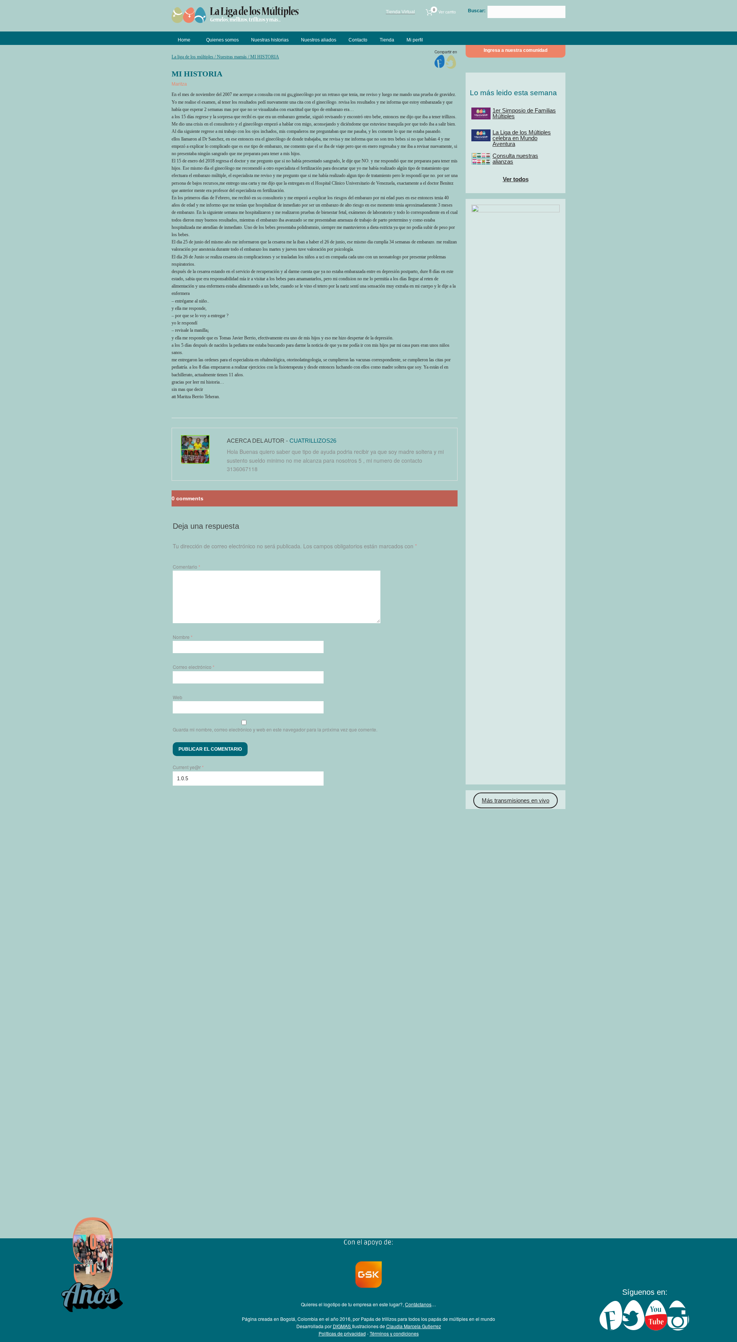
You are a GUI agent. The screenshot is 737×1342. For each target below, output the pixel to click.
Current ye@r (188, 767)
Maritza (179, 84)
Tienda (387, 40)
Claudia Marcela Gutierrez (413, 1326)
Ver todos (516, 179)
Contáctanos (418, 1304)
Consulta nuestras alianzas (515, 158)
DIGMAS (342, 1326)
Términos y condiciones (394, 1333)
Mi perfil (415, 40)
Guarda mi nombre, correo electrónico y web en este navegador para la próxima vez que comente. (275, 729)
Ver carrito (444, 12)
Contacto (358, 40)
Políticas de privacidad (342, 1333)
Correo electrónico (194, 667)
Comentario (186, 566)
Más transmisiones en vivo (515, 800)
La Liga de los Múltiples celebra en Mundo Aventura (521, 138)
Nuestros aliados (318, 40)
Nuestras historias (270, 40)
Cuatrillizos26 (312, 440)
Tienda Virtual (400, 12)
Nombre (183, 637)
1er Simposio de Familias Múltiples (524, 113)
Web (177, 697)
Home (184, 40)
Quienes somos (222, 40)
